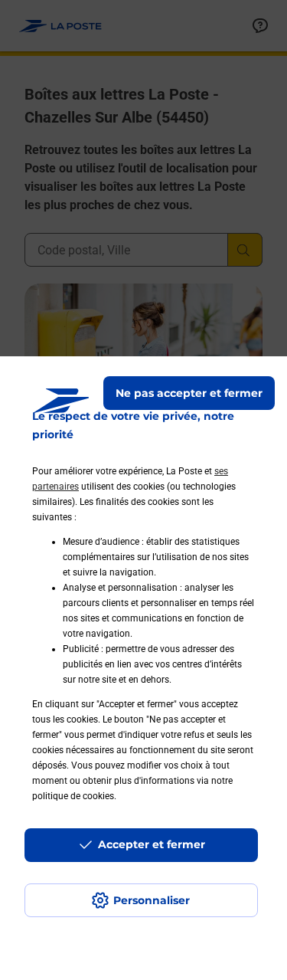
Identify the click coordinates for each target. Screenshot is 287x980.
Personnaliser (151, 900)
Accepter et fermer (151, 844)
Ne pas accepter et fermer (189, 393)
